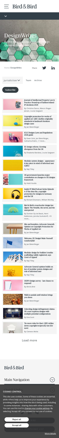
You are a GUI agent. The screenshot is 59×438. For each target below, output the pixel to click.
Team (28, 80)
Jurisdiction (10, 80)
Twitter (44, 67)
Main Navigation (16, 380)
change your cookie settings (37, 408)
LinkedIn (53, 67)
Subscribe (10, 89)
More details (50, 433)
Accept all (16, 425)
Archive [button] (38, 80)
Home (6, 68)
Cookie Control (12, 391)
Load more (29, 340)
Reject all (16, 419)
